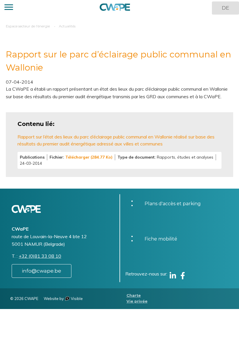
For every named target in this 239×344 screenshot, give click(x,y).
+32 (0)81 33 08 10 (40, 256)
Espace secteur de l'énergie (28, 26)
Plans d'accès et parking (173, 203)
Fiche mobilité (161, 239)
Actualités (67, 26)
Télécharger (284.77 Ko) (89, 157)
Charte (133, 295)
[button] (8, 8)
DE (225, 8)
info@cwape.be (41, 271)
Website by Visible (63, 298)
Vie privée (136, 301)
